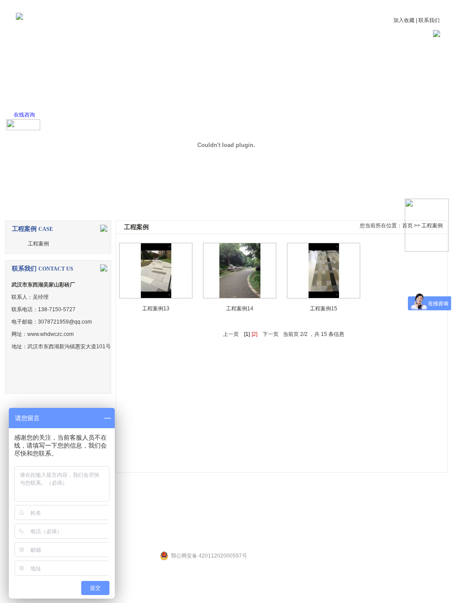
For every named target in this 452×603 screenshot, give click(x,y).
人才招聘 (309, 64)
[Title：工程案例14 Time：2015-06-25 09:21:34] (239, 270)
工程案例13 (156, 308)
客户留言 (364, 64)
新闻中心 (143, 64)
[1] (247, 334)
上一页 (231, 334)
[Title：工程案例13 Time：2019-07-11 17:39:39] (156, 270)
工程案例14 (239, 308)
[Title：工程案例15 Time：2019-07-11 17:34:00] (323, 270)
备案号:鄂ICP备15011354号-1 (299, 527)
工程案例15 (323, 308)
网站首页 (33, 64)
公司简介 (88, 64)
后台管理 (245, 527)
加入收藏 (403, 20)
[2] (254, 334)
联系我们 (429, 20)
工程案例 (253, 64)
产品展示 (198, 64)
